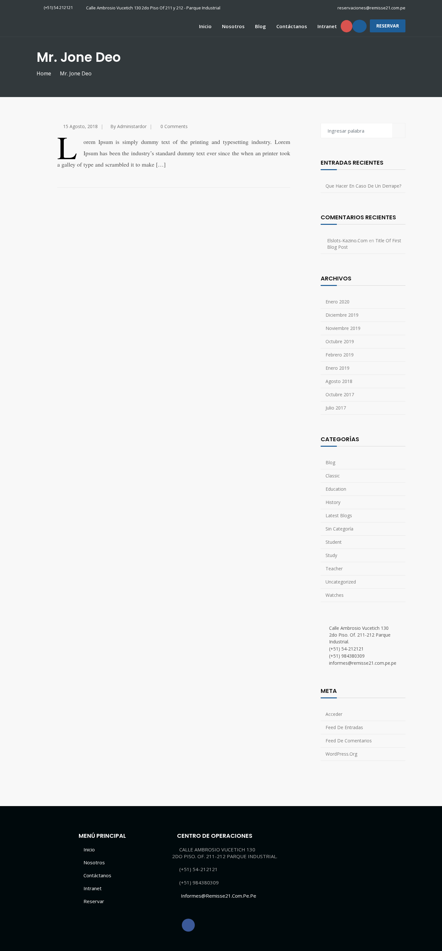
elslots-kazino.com (347, 240)
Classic (333, 476)
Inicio (205, 26)
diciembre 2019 (342, 315)
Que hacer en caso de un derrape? (363, 186)
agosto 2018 (339, 381)
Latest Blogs (339, 515)
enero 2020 (337, 302)
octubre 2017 (340, 394)
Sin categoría (339, 529)
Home (44, 73)
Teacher (334, 568)
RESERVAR (387, 26)
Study (331, 555)
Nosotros (233, 26)
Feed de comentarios (349, 741)
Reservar (93, 901)
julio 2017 (336, 408)
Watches (335, 595)
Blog (260, 26)
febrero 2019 (340, 355)
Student (334, 542)
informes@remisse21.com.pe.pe (218, 895)
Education (336, 489)
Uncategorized (341, 582)
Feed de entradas (344, 727)
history (333, 502)
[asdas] (188, 925)
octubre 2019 (340, 341)
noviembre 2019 (343, 328)
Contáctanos (291, 26)
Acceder (334, 714)
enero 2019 (337, 368)
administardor (132, 126)
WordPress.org (341, 754)
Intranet (327, 26)
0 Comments (174, 126)
